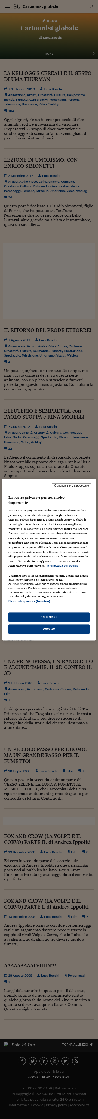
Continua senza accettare (71, 485)
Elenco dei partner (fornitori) (29, 601)
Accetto (49, 628)
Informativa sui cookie (62, 565)
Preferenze (49, 616)
